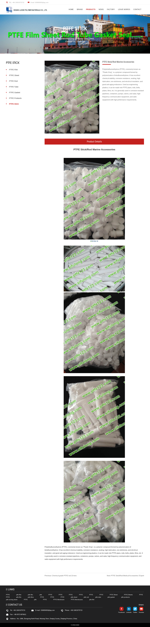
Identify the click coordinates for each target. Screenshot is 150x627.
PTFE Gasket (14, 92)
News (101, 9)
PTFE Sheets (128, 594)
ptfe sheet (74, 597)
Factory (111, 9)
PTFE (76, 149)
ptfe (40, 594)
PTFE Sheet (14, 75)
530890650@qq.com (48, 610)
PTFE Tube (13, 87)
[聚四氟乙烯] (94, 198)
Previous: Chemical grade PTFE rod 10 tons (61, 576)
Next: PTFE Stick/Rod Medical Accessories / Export (125, 576)
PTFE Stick (14, 104)
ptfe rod (86, 597)
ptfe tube (98, 597)
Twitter (135, 612)
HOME (71, 9)
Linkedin (129, 612)
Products (90, 9)
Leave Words (124, 9)
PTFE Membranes (77, 599)
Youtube (141, 612)
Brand (80, 9)
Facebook (121, 612)
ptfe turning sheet (11, 599)
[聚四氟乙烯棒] (94, 268)
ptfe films (31, 597)
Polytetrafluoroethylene (53, 547)
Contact (137, 9)
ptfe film (18, 594)
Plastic (86, 547)
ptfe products (125, 597)
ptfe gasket (111, 597)
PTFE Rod (13, 81)
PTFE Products (15, 98)
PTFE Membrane (58, 599)
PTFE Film (13, 70)
